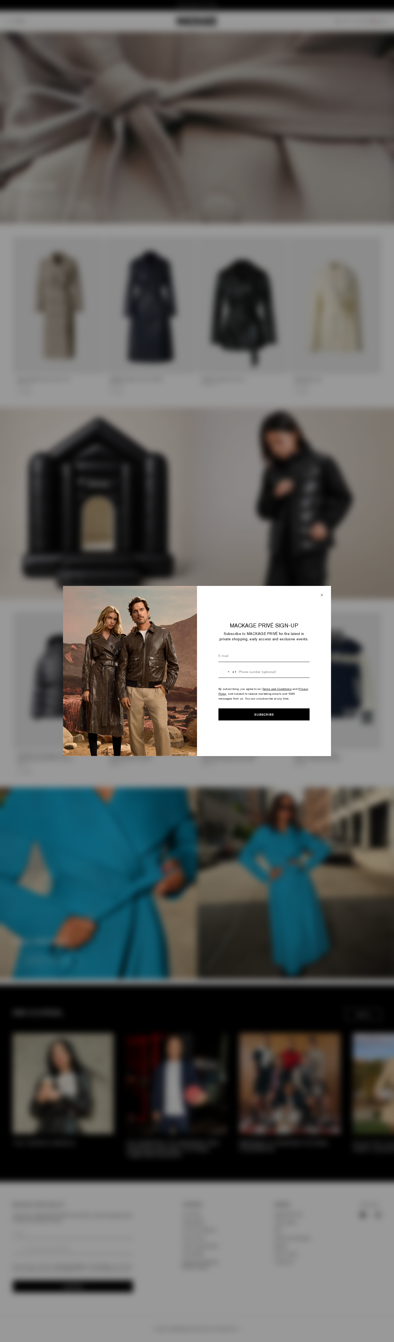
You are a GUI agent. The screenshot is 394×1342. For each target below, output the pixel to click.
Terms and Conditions (277, 689)
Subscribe (264, 714)
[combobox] (228, 672)
